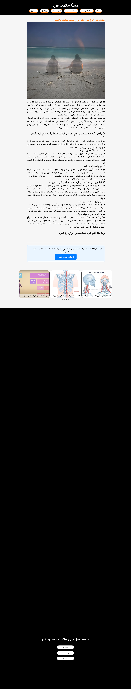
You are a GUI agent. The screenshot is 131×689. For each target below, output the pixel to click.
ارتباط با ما (56, 11)
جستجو (34, 11)
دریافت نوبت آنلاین (65, 257)
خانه (98, 11)
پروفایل (44, 11)
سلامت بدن (87, 11)
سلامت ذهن (72, 11)
